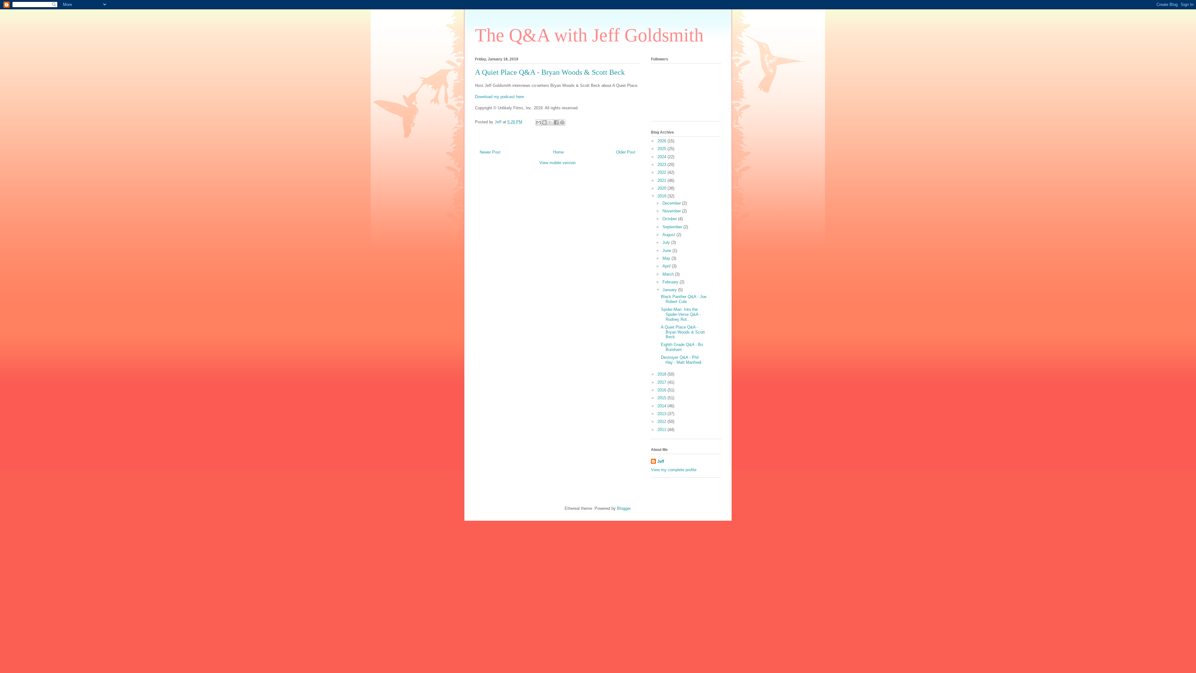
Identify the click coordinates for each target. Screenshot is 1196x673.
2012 (662, 421)
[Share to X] (550, 122)
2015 (662, 398)
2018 (662, 374)
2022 (662, 172)
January (670, 289)
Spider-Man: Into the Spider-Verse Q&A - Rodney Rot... (681, 314)
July (666, 242)
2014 (662, 406)
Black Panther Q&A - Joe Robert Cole (683, 299)
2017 (662, 382)
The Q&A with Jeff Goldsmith (589, 35)
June (667, 250)
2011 (662, 429)
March (668, 274)
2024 (662, 156)
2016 (662, 390)
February (671, 282)
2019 (662, 196)
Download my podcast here (499, 96)
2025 (662, 148)
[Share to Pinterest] (562, 122)
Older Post (625, 152)
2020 (662, 188)
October (670, 218)
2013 (662, 413)
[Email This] (538, 122)
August (669, 234)
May (667, 258)
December (672, 203)
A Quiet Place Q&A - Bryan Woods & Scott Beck (683, 332)
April (667, 266)
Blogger (623, 508)
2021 (662, 180)
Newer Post (490, 152)
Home (558, 152)
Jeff (660, 461)
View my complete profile (673, 469)
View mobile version (557, 162)
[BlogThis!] (544, 122)
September (672, 227)
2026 (662, 141)
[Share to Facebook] (556, 122)
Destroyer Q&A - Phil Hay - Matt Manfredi (681, 360)
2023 (662, 164)
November (672, 211)
